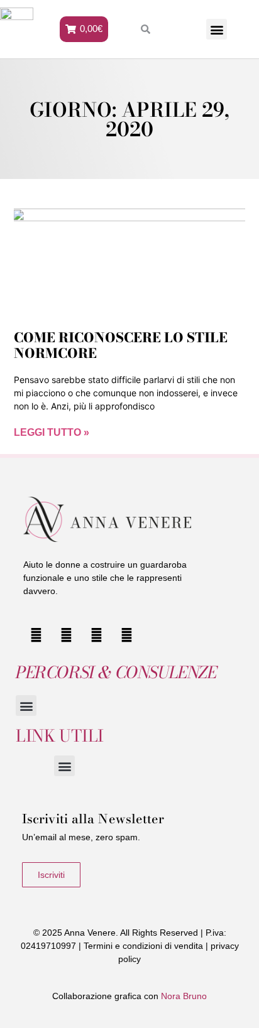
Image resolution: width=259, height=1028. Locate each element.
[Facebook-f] (97, 635)
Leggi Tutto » (51, 432)
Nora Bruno (184, 996)
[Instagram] (66, 635)
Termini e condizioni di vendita (143, 946)
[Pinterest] (126, 635)
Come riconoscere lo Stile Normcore (121, 345)
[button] (216, 29)
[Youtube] (36, 635)
